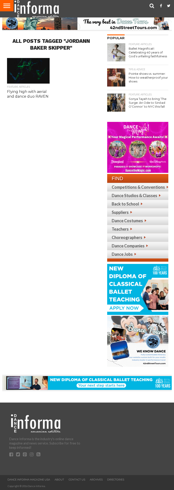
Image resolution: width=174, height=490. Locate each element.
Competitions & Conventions (138, 187)
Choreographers (127, 237)
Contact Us (77, 479)
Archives (96, 479)
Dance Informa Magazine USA (28, 479)
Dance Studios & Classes (134, 195)
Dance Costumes (127, 220)
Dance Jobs (122, 254)
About (59, 479)
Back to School (125, 203)
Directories (115, 479)
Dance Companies (128, 245)
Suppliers (120, 212)
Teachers (120, 229)
